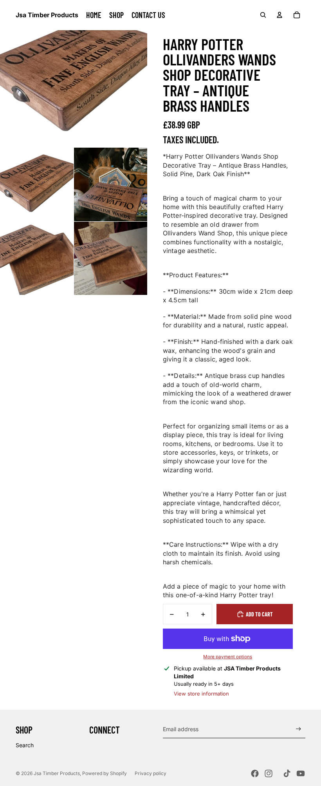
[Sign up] (298, 729)
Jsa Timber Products (57, 773)
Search (25, 745)
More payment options (227, 657)
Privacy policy (150, 773)
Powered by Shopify (104, 773)
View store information (201, 693)
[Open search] (263, 14)
